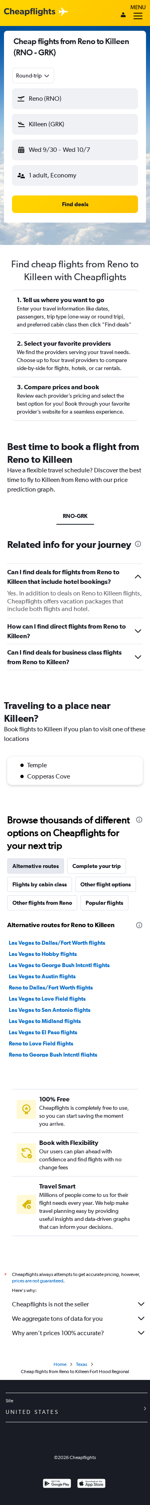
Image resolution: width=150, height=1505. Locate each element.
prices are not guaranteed (37, 1281)
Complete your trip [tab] (96, 866)
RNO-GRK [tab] (75, 516)
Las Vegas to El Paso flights (43, 1032)
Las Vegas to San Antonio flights (49, 1010)
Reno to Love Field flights (41, 1043)
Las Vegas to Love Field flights (47, 998)
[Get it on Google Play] (57, 1484)
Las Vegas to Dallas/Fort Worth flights (57, 943)
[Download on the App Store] (91, 1484)
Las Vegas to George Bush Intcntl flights (59, 965)
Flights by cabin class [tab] (39, 884)
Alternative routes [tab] (35, 866)
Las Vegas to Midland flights (45, 1021)
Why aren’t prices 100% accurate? (58, 1333)
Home (60, 1364)
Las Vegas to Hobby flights (43, 954)
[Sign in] (123, 15)
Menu (138, 7)
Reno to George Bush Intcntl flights (53, 1054)
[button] (75, 98)
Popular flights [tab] (104, 903)
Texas (81, 1364)
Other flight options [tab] (105, 884)
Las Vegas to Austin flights (42, 976)
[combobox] (33, 76)
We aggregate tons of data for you (57, 1318)
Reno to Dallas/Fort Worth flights (51, 987)
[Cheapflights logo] (29, 12)
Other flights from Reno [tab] (42, 903)
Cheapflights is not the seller (50, 1304)
